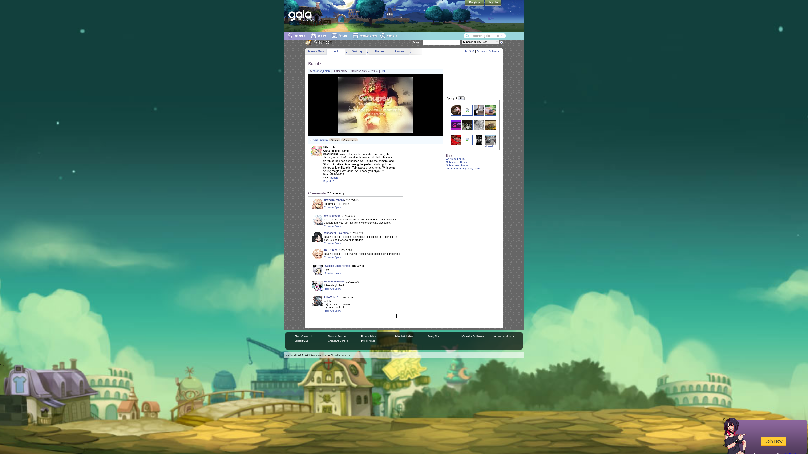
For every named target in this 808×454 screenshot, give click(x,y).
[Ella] (480, 125)
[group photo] (492, 139)
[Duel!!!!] (480, 110)
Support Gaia (301, 340)
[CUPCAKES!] (467, 139)
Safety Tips (433, 336)
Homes (379, 51)
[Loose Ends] (479, 139)
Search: (417, 42)
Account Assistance (504, 336)
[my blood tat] (457, 139)
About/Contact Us (304, 336)
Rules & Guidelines (404, 336)
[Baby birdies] (492, 125)
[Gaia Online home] (301, 15)
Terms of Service (337, 336)
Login (493, 3)
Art (336, 51)
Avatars (399, 51)
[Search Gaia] (468, 36)
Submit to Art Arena (457, 165)
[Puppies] (458, 125)
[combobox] (485, 35)
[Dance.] (467, 109)
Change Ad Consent (338, 340)
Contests (482, 51)
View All (489, 146)
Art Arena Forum (455, 159)
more (346, 52)
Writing (357, 51)
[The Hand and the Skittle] (494, 110)
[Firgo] (469, 125)
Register (475, 3)
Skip (383, 71)
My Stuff (469, 51)
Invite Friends (368, 340)
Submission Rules (456, 162)
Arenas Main (316, 51)
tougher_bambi (322, 71)
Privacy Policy (368, 336)
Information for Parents (472, 336)
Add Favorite (320, 139)
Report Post (330, 181)
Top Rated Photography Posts (463, 168)
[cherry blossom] (457, 110)
